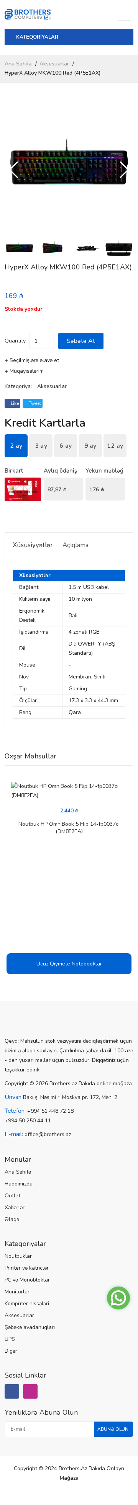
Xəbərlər (15, 1207)
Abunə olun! (113, 1429)
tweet (34, 403)
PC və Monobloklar (27, 1279)
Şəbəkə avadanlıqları (30, 1327)
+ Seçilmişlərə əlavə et (32, 360)
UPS (10, 1339)
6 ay (65, 446)
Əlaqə (12, 1219)
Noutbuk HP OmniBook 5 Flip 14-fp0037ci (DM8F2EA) (69, 827)
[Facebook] (12, 1391)
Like (14, 403)
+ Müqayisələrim (24, 371)
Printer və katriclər (27, 1268)
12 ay (115, 446)
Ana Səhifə (18, 63)
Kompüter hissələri (27, 1303)
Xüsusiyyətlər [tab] (33, 545)
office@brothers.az (48, 1134)
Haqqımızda (19, 1183)
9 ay (90, 446)
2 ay (16, 446)
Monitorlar (17, 1291)
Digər (11, 1351)
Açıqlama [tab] (75, 545)
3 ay (41, 446)
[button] (124, 169)
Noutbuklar (18, 1256)
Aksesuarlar (54, 63)
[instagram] (30, 1391)
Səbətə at (81, 341)
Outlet (12, 1195)
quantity (15, 340)
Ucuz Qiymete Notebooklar (69, 963)
